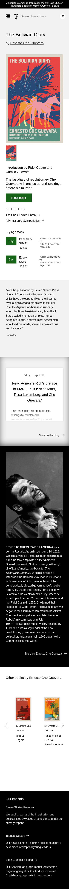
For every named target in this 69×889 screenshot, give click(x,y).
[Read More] (19, 197)
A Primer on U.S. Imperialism (23, 220)
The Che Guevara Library (21, 215)
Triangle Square (15, 835)
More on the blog (49, 435)
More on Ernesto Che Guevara (43, 653)
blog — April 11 (34, 375)
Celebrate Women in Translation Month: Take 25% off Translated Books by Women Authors (34, 4)
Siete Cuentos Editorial (19, 859)
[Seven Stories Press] (16, 16)
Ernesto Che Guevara (27, 43)
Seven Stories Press (33, 16)
